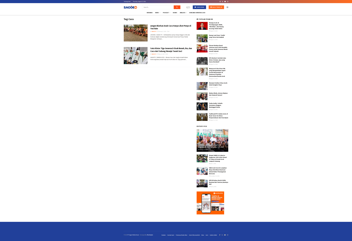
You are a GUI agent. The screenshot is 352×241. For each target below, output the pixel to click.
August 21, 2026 (213, 31)
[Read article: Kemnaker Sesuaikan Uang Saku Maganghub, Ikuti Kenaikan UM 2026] (212, 140)
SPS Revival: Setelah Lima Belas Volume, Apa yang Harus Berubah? (217, 60)
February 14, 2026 (203, 149)
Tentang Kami (127, 1)
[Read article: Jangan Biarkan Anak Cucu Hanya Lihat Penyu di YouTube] (136, 33)
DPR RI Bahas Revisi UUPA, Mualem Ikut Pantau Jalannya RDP (218, 182)
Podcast (166, 12)
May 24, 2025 (161, 54)
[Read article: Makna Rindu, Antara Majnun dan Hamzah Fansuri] (202, 96)
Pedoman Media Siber (181, 235)
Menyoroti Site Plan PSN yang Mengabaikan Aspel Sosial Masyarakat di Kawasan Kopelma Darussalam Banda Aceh (217, 72)
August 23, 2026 (214, 78)
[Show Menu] (227, 7)
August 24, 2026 (214, 64)
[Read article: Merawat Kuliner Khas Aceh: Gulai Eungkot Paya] (202, 86)
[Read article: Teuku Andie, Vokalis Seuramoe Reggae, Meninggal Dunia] (202, 106)
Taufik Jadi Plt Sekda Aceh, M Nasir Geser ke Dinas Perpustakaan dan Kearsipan (218, 116)
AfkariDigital (150, 235)
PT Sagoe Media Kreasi (133, 235)
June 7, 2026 (213, 163)
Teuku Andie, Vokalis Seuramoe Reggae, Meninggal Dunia (215, 105)
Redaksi (164, 235)
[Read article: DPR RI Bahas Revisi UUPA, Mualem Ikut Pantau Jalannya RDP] (202, 183)
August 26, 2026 (214, 97)
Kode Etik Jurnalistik (194, 235)
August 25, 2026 (213, 53)
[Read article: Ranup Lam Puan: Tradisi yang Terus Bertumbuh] (202, 38)
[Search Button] (177, 7)
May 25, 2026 (213, 186)
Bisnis (175, 12)
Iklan (202, 235)
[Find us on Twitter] (222, 1)
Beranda (150, 12)
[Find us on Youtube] (225, 1)
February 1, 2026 (162, 31)
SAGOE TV (154, 31)
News (157, 12)
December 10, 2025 (214, 176)
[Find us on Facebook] (220, 1)
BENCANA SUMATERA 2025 (197, 12)
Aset (207, 235)
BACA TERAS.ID (217, 7)
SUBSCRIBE (200, 7)
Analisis (182, 12)
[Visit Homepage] (130, 7)
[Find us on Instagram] (227, 1)
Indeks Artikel (213, 235)
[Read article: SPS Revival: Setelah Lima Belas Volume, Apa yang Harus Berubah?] (202, 61)
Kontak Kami (170, 235)
